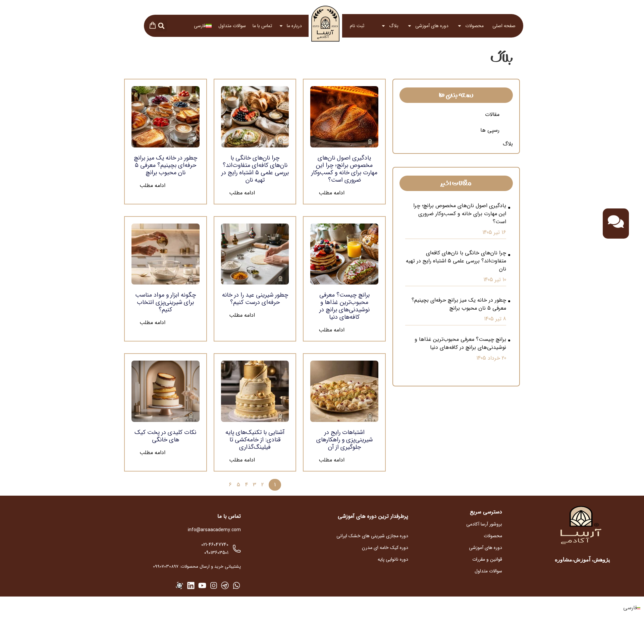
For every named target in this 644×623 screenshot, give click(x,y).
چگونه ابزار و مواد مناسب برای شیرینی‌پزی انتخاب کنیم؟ (165, 302)
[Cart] (152, 26)
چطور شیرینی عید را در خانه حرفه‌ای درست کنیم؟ (255, 298)
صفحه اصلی (504, 25)
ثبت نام (357, 25)
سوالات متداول (232, 25)
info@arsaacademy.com (214, 530)
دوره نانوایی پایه (393, 559)
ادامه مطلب (331, 193)
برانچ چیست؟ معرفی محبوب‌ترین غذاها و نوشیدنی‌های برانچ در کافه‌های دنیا (460, 343)
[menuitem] (203, 26)
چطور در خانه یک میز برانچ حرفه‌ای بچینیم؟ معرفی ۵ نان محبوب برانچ (459, 304)
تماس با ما (262, 25)
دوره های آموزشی (431, 25)
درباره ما (294, 25)
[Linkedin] (191, 585)
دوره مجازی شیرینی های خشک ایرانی (372, 536)
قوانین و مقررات (487, 559)
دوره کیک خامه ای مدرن (385, 547)
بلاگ (393, 25)
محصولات (474, 25)
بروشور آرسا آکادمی (484, 524)
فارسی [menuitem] (630, 608)
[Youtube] (202, 585)
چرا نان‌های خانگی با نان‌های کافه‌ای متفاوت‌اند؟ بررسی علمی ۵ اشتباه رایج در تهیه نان (456, 261)
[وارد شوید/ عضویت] (368, 26)
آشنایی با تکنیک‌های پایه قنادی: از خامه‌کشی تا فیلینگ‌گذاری (254, 440)
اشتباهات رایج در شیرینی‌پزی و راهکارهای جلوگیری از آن (344, 440)
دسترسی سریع (486, 512)
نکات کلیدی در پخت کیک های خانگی (165, 436)
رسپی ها (489, 130)
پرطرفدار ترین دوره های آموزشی (373, 516)
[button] (161, 26)
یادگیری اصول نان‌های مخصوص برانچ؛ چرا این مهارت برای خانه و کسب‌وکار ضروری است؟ (459, 214)
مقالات (492, 114)
